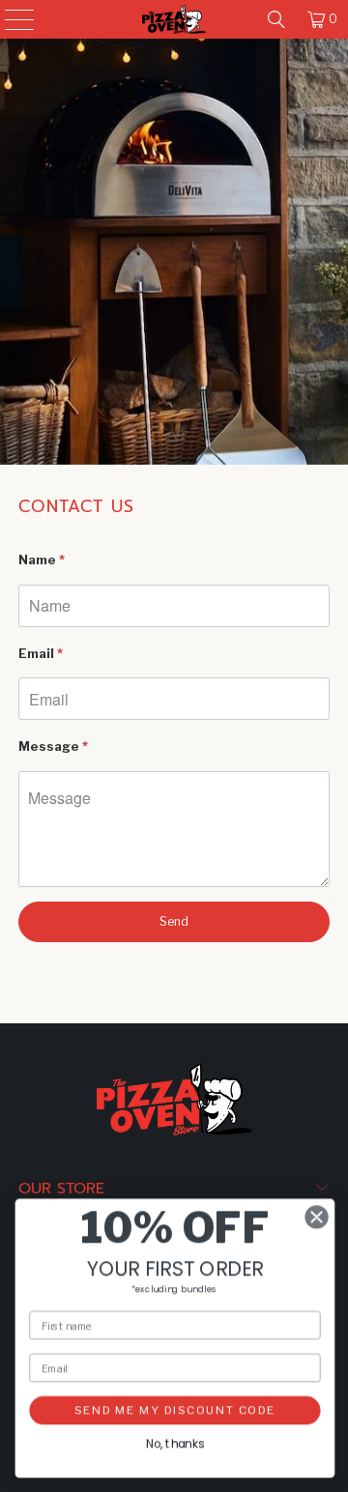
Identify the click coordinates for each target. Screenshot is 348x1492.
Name (41, 559)
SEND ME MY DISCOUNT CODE (174, 1410)
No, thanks (174, 1444)
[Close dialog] (316, 1216)
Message (53, 746)
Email (40, 653)
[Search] (276, 19)
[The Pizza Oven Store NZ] (174, 19)
